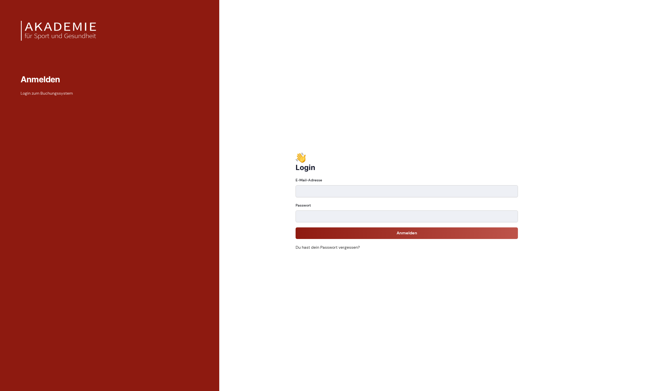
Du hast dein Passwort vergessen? (328, 247)
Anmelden (407, 233)
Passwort (303, 205)
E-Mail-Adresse (309, 180)
